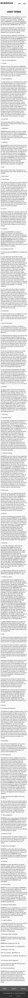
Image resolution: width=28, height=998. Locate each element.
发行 (19, 3)
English (10, 996)
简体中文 (19, 996)
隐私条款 (14, 988)
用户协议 (23, 988)
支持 (24, 3)
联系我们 (5, 988)
